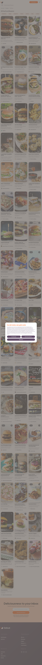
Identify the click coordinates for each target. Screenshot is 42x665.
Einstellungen (13, 336)
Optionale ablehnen (28, 336)
